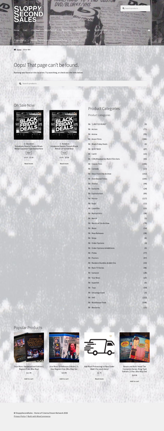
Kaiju (94, 203)
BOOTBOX (96, 149)
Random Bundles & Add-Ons (104, 263)
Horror (95, 198)
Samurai (95, 272)
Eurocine (95, 188)
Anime (94, 134)
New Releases (98, 233)
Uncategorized (98, 292)
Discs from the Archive (101, 173)
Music (94, 228)
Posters (95, 258)
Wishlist (75, 40)
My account (66, 30)
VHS (93, 297)
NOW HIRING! (101, 30)
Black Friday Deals (99, 144)
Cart (25, 30)
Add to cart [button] (28, 379)
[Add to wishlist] (40, 114)
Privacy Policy (20, 40)
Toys (94, 287)
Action (94, 129)
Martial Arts (97, 213)
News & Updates (83, 30)
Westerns (96, 307)
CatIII (94, 154)
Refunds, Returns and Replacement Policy (48, 40)
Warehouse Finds (99, 302)
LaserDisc (96, 208)
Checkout (36, 30)
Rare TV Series (98, 267)
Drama (95, 183)
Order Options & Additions (103, 248)
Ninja (94, 238)
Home (16, 30)
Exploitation (97, 193)
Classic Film (97, 164)
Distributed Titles (99, 178)
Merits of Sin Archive (100, 223)
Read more (28, 163)
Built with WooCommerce (39, 416)
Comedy (95, 168)
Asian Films (97, 139)
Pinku (94, 253)
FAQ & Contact (50, 30)
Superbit (95, 282)
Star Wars (96, 277)
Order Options (98, 243)
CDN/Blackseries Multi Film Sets (106, 159)
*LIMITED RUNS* (99, 124)
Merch (94, 218)
